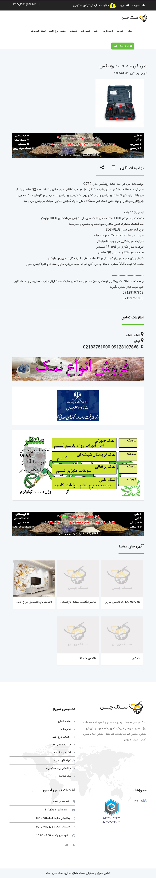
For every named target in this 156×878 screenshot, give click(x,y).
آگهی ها (120, 31)
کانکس (136, 658)
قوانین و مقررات (62, 753)
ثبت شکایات (65, 776)
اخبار (96, 31)
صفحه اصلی (64, 721)
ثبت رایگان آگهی (121, 46)
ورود (122, 5)
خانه (130, 31)
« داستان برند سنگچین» (58, 768)
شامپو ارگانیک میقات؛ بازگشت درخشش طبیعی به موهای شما (61, 602)
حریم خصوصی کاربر (61, 745)
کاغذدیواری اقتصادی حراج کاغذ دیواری (30, 602)
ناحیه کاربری (107, 31)
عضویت (137, 5)
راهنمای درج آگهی (57, 31)
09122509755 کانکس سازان (122, 602)
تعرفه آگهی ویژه (38, 31)
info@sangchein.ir (24, 4)
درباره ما (73, 31)
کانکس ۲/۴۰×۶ (87, 658)
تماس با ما (85, 31)
